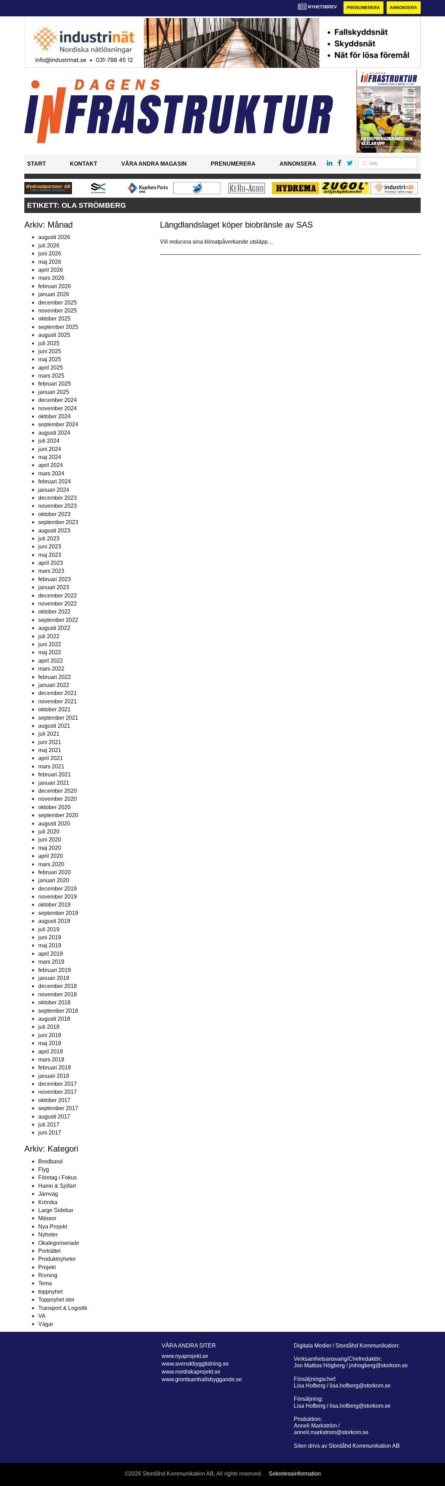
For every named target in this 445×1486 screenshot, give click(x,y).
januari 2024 (53, 490)
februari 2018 (54, 1067)
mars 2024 (51, 473)
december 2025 (57, 303)
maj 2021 (49, 750)
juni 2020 (49, 840)
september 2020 (58, 815)
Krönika (47, 1202)
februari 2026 (54, 286)
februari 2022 (54, 677)
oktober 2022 (54, 612)
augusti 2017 (54, 1117)
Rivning (47, 1275)
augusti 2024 (54, 433)
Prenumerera (363, 7)
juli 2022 (48, 636)
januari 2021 (53, 783)
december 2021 (57, 693)
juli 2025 (48, 343)
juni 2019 (49, 937)
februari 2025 (54, 384)
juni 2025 (49, 351)
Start (36, 164)
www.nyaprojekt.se (185, 1356)
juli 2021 (48, 734)
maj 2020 (49, 848)
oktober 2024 (54, 416)
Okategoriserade (58, 1243)
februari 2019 (54, 970)
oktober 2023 (54, 514)
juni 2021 (49, 742)
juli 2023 (48, 539)
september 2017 (58, 1108)
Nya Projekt (52, 1227)
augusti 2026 (54, 237)
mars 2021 (51, 766)
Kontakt (83, 164)
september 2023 (58, 522)
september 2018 (58, 1011)
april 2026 (50, 270)
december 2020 (57, 791)
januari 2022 (53, 685)
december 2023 (57, 498)
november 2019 (57, 897)
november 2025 (57, 311)
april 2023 (50, 563)
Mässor (47, 1218)
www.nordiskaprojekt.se (191, 1372)
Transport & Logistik (62, 1308)
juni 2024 (49, 449)
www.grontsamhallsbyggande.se (202, 1379)
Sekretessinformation (295, 1474)
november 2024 (57, 408)
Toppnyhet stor (56, 1300)
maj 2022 (49, 652)
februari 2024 (54, 481)
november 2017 (57, 1092)
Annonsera (403, 7)
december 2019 (57, 889)
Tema (45, 1283)
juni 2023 (49, 547)
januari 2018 (53, 1076)
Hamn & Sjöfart (57, 1186)
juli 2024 (48, 441)
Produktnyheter (57, 1259)
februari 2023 (54, 579)
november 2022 (57, 604)
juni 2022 (49, 644)
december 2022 (57, 596)
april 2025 (50, 368)
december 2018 (57, 986)
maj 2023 (49, 555)
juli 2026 (48, 245)
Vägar (45, 1324)
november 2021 (57, 701)
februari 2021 (54, 774)
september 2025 (58, 327)
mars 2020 (51, 864)
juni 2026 (49, 253)
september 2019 (58, 913)
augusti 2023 (54, 530)
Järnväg (48, 1194)
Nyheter (48, 1235)
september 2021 (58, 718)
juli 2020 (48, 832)
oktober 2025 (54, 319)
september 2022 (58, 620)
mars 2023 (51, 571)
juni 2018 (49, 1035)
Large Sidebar (55, 1210)
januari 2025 (53, 392)
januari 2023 (53, 587)
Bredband (50, 1161)
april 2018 (50, 1051)
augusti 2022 (54, 628)
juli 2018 (48, 1027)
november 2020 (57, 799)
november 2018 (57, 994)
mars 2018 (51, 1059)
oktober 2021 (54, 709)
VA (42, 1316)
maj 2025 (49, 359)
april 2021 (50, 758)
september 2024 (58, 424)
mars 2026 (51, 278)
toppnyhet (50, 1292)
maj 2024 (49, 457)
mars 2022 (51, 669)
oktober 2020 (54, 807)
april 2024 (50, 465)
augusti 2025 (54, 335)
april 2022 (50, 661)
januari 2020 (53, 880)
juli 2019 (48, 929)
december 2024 (57, 400)
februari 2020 (54, 872)
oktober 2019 (54, 905)
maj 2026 (49, 262)
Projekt (47, 1267)
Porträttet (49, 1251)
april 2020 (50, 856)
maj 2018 (49, 1043)
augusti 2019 (54, 921)
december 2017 (57, 1084)
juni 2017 (49, 1133)
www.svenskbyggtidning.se (195, 1364)
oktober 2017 (54, 1100)
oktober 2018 (54, 1002)
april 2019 (50, 954)
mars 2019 (51, 962)
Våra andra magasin (154, 164)
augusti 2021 (54, 726)
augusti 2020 (54, 824)
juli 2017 (48, 1125)
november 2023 (57, 506)
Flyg (43, 1169)
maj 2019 (49, 945)
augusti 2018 (54, 1019)
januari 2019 (53, 978)
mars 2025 (51, 376)
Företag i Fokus (57, 1177)
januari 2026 (53, 294)
